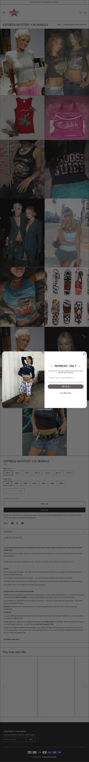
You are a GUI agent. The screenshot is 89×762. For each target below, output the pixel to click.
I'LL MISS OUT (65, 393)
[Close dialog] (84, 353)
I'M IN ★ (66, 386)
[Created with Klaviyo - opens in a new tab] (44, 409)
